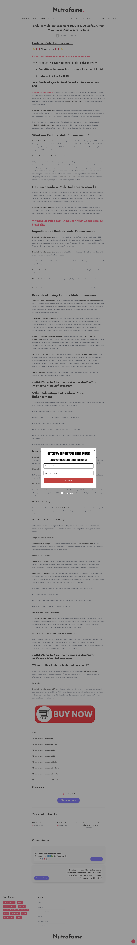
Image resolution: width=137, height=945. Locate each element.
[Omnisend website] (68, 492)
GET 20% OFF (68, 480)
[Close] (94, 450)
